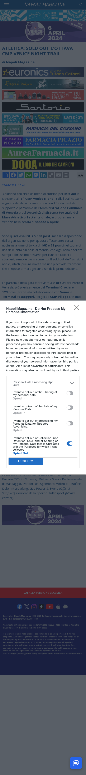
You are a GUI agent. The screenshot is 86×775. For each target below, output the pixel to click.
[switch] (70, 393)
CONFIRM (26, 461)
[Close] (78, 309)
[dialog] (43, 387)
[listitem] (43, 383)
